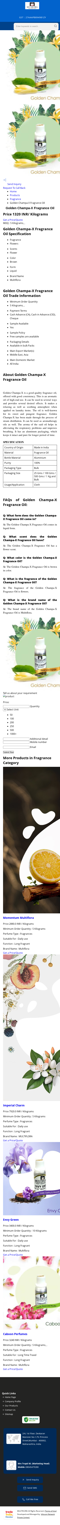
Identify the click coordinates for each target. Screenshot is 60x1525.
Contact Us (10, 1409)
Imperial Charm (14, 1105)
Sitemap (9, 1414)
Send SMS (32, 1487)
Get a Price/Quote (13, 219)
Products (15, 195)
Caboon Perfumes (15, 1334)
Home (13, 191)
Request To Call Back (14, 188)
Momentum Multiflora (18, 918)
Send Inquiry (14, 184)
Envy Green (11, 1219)
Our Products (11, 1405)
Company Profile (13, 1401)
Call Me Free (32, 1499)
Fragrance (15, 199)
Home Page (10, 1397)
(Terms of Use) (51, 1511)
